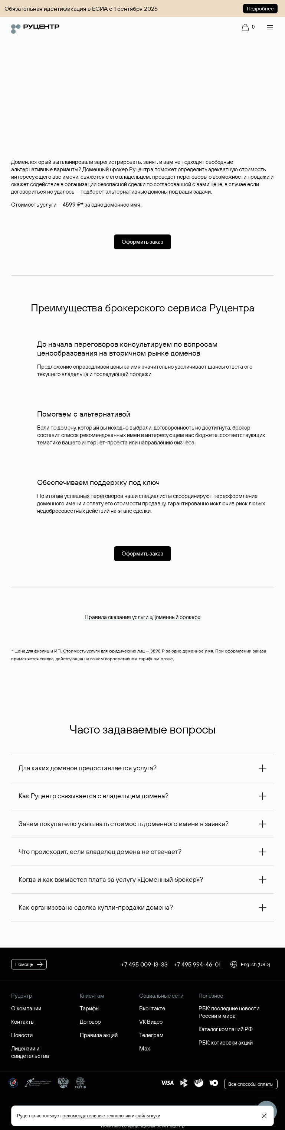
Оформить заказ (142, 241)
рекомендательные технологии (96, 1115)
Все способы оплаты (250, 1084)
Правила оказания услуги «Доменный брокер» (142, 617)
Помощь (24, 964)
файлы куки (147, 1115)
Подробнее (260, 8)
